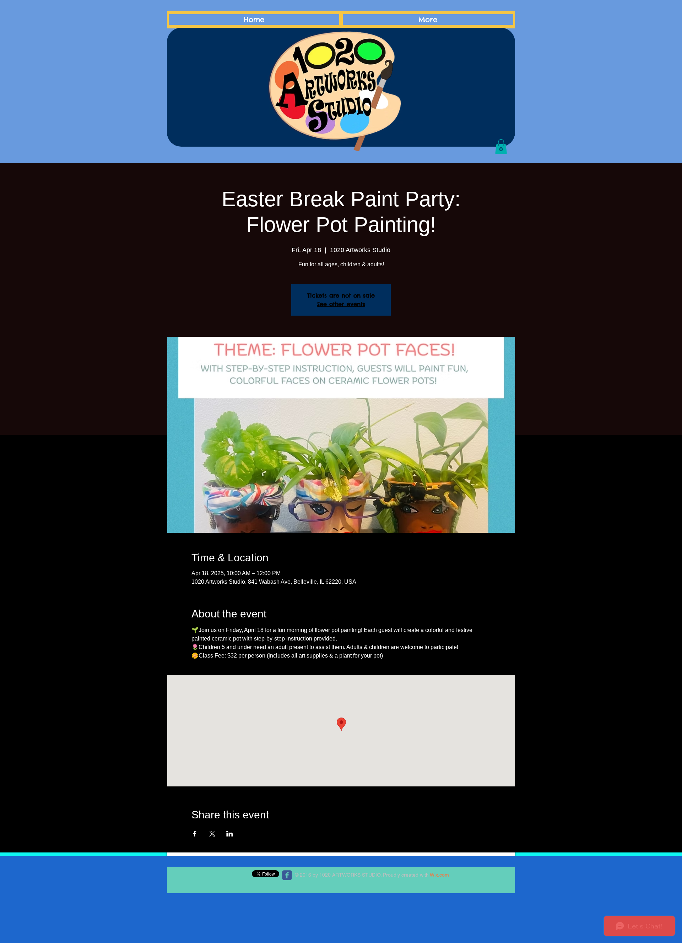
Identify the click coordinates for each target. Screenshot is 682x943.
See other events (341, 303)
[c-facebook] (287, 875)
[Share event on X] (212, 833)
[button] (501, 146)
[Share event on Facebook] (194, 833)
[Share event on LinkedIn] (229, 833)
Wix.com (439, 875)
